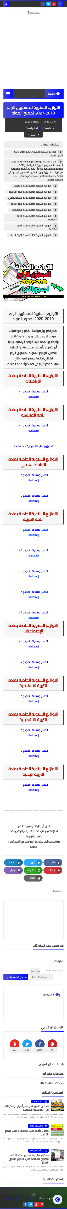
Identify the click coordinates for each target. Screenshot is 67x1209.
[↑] (33, 1194)
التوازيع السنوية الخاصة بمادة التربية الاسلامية (37, 218)
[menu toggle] (61, 4)
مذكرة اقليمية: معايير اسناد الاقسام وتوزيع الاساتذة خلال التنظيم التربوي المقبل (28, 1159)
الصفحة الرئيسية (50, 128)
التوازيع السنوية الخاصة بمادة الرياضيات (32, 186)
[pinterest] (54, 4)
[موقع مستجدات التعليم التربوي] (33, 12)
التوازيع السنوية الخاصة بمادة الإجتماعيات (31, 210)
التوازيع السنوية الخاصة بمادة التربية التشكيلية (37, 227)
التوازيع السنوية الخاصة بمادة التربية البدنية (30, 235)
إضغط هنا (33, 396)
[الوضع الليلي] (57, 1199)
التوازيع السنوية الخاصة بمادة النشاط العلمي (29, 198)
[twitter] (48, 4)
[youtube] (36, 1204)
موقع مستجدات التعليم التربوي (20, 1198)
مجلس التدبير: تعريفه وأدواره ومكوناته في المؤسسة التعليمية (26, 1107)
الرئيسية (51, 93)
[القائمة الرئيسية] (8, 93)
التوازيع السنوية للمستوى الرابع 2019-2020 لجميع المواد (38, 154)
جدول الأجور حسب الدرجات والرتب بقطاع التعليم (26, 1132)
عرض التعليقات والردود (15, 977)
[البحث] (6, 4)
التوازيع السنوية (32, 128)
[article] (33, 912)
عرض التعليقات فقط (40, 977)
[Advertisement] (33, 51)
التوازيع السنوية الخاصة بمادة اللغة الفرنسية (30, 192)
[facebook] (43, 4)
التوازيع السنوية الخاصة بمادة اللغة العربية (31, 204)
